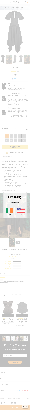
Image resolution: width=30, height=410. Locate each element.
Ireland (9, 214)
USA (21, 214)
